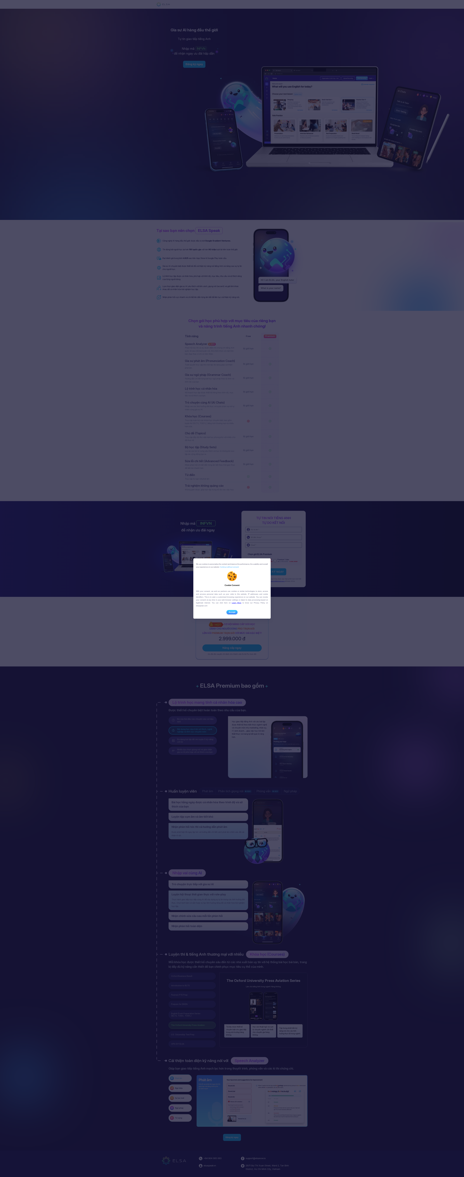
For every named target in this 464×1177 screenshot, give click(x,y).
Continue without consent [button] (229, 567)
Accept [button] (232, 612)
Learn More (236, 603)
